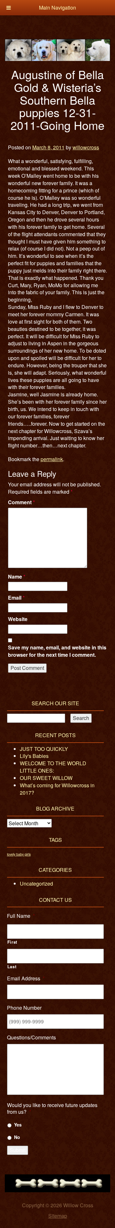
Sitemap (57, 1215)
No (17, 1137)
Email (16, 597)
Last (12, 967)
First (12, 942)
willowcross (86, 147)
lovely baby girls (19, 854)
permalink (52, 459)
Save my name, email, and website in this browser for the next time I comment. (57, 651)
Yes (18, 1124)
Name (16, 576)
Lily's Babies (34, 756)
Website (17, 619)
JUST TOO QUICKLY (44, 749)
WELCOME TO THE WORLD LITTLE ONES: (53, 767)
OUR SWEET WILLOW (46, 778)
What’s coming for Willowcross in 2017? (57, 789)
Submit (18, 1150)
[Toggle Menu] (8, 7)
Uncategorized (36, 883)
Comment (21, 502)
